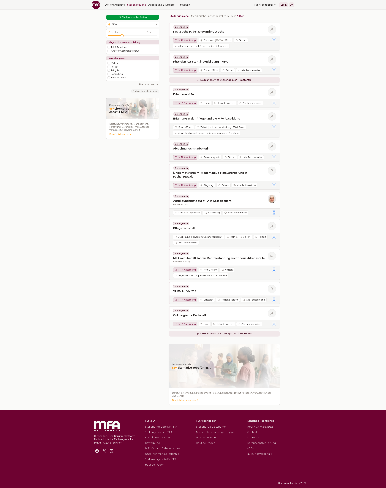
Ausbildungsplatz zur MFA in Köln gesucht (202, 201)
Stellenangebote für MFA (161, 426)
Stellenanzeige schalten (211, 426)
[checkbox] (109, 47)
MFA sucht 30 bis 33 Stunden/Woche (199, 31)
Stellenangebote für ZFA (160, 459)
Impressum (254, 437)
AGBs (250, 448)
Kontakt (252, 432)
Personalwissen (206, 437)
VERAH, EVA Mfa (184, 291)
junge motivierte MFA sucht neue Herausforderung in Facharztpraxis (210, 174)
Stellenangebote (115, 4)
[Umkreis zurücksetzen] (155, 32)
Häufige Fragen (155, 464)
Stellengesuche (136, 4)
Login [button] (283, 4)
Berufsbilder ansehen (121, 134)
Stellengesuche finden (134, 17)
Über (260, 426)
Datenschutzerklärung (261, 443)
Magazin (185, 4)
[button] (291, 5)
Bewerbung (152, 443)
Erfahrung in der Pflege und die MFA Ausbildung (206, 118)
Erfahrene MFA (183, 94)
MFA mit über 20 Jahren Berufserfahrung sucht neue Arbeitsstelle (219, 258)
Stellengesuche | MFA (158, 432)
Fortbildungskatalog (158, 437)
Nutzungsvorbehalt (259, 453)
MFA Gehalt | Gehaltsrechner (163, 448)
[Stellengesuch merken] (274, 40)
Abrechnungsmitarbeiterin (191, 148)
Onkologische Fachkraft (189, 315)
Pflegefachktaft (184, 228)
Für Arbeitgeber (263, 4)
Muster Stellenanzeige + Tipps (215, 432)
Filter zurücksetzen (149, 84)
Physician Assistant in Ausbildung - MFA (200, 61)
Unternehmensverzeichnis (162, 453)
